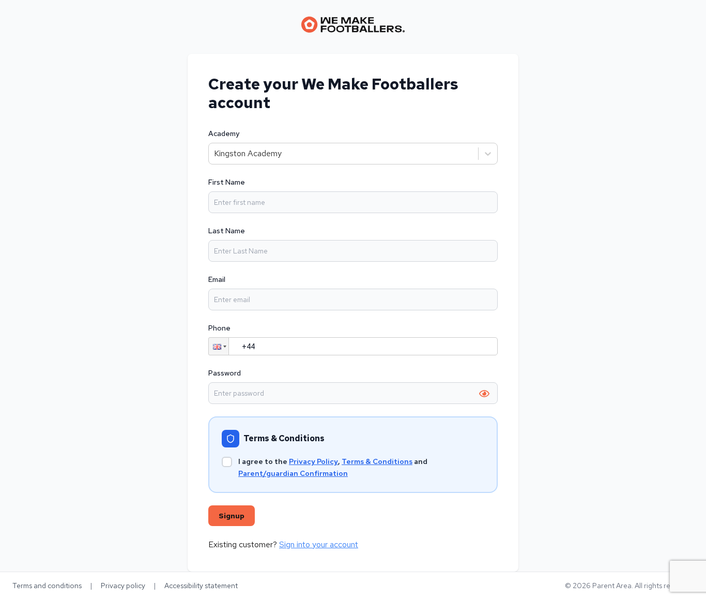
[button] (218, 346)
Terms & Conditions (377, 461)
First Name (226, 182)
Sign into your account (318, 544)
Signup (231, 515)
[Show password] (484, 393)
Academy (223, 133)
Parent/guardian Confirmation (293, 473)
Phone (219, 328)
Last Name (226, 230)
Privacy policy (123, 585)
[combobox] (215, 153)
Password (224, 373)
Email (216, 279)
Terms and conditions (47, 585)
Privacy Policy (313, 461)
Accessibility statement (201, 585)
